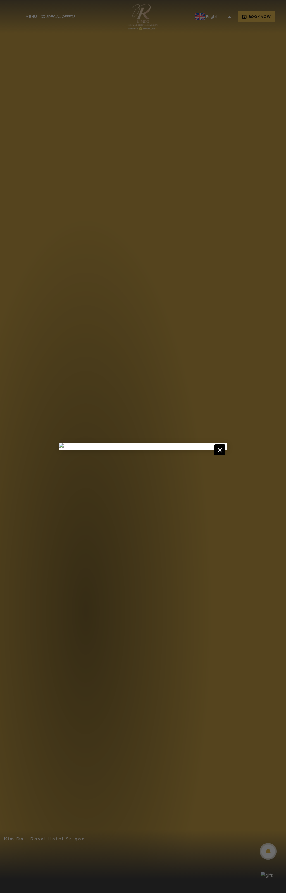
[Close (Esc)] (219, 449)
